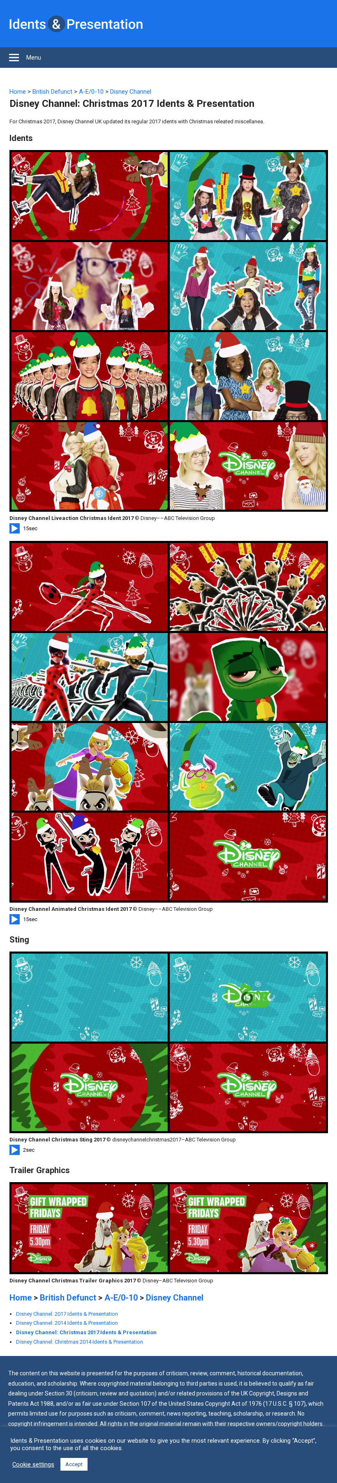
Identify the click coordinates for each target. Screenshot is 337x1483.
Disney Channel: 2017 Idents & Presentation (67, 1314)
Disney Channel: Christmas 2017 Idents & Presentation (86, 1332)
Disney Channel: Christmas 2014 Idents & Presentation (79, 1342)
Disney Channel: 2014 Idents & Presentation (67, 1323)
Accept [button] (74, 1464)
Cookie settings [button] (33, 1464)
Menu (33, 57)
